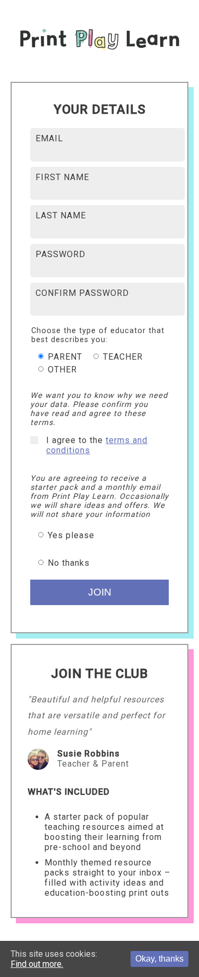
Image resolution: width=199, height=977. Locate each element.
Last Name (61, 215)
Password (60, 254)
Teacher (121, 357)
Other (61, 369)
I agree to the (97, 445)
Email (49, 138)
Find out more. (37, 964)
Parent (63, 357)
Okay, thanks (159, 958)
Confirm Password (82, 293)
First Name (62, 177)
